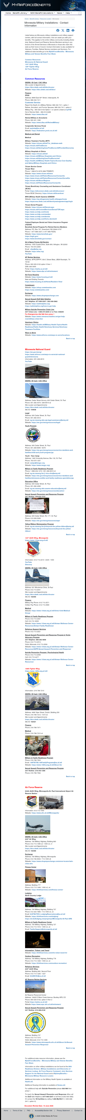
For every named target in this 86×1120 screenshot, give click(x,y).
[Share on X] (63, 30)
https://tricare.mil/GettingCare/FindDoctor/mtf (42, 158)
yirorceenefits (31, 5)
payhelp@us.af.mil (37, 128)
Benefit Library (34, 19)
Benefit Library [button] (20, 13)
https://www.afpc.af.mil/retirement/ (45, 271)
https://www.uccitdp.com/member (38, 214)
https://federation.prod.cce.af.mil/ (44, 130)
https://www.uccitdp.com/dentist (37, 216)
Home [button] (8, 13)
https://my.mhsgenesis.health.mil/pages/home (49, 199)
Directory (28, 564)
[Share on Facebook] (58, 30)
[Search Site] (80, 13)
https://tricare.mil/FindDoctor (36, 145)
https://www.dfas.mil (39, 114)
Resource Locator (45, 19)
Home (26, 19)
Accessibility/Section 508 (44, 1110)
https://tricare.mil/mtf (40, 154)
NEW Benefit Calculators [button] (42, 13)
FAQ (29, 1110)
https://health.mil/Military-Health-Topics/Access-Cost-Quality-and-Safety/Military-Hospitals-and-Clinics (48, 162)
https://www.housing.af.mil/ (42, 277)
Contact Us (78, 1110)
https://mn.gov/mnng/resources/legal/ (46, 422)
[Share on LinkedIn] (68, 30)
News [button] (59, 13)
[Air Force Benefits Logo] (7, 6)
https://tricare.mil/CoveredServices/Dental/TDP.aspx (44, 209)
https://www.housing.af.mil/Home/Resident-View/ (43, 282)
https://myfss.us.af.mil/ (39, 269)
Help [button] (68, 13)
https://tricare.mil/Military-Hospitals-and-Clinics (43, 156)
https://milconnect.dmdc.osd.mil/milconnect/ (47, 191)
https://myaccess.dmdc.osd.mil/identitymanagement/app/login (49, 201)
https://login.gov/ (31, 236)
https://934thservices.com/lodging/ (45, 916)
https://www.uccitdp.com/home (37, 212)
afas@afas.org (35, 249)
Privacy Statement (63, 1110)
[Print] (73, 30)
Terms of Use (18, 1110)
